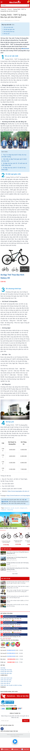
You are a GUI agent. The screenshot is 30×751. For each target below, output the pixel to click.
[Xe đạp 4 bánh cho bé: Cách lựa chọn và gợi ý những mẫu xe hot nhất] (3, 587)
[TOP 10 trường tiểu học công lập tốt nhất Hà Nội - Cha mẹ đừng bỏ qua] (3, 597)
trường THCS (10, 509)
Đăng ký (26, 720)
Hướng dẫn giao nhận (6, 673)
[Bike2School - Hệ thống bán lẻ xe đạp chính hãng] (15, 1)
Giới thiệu (3, 668)
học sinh (17, 508)
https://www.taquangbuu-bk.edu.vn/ (18, 491)
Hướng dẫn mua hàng (6, 669)
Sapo (18, 736)
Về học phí (6, 33)
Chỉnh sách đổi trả (5, 683)
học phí (12, 508)
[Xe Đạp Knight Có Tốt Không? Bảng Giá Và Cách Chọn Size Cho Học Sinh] (3, 559)
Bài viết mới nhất (6, 549)
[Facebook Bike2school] (2, 728)
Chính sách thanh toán (6, 678)
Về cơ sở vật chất (8, 27)
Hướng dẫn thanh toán (6, 671)
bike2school (7, 508)
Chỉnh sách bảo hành (6, 679)
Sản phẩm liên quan (8, 528)
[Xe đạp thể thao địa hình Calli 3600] (6, 539)
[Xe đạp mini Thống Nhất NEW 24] (18, 538)
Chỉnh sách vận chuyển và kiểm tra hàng (11, 685)
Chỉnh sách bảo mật (6, 681)
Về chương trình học (9, 31)
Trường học (3, 509)
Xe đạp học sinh (23, 508)
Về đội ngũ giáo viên (9, 29)
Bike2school (25, 48)
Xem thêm (15, 573)
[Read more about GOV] (7, 701)
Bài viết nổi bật (5, 578)
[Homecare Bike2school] (15, 696)
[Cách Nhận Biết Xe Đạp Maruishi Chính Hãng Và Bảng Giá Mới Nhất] (3, 569)
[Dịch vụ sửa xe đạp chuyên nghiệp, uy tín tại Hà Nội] (3, 601)
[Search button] (27, 5)
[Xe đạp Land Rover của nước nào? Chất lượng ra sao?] (3, 564)
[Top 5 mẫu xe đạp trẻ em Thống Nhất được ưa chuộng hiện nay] (3, 553)
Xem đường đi (17, 620)
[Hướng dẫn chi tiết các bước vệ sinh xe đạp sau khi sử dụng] (3, 605)
